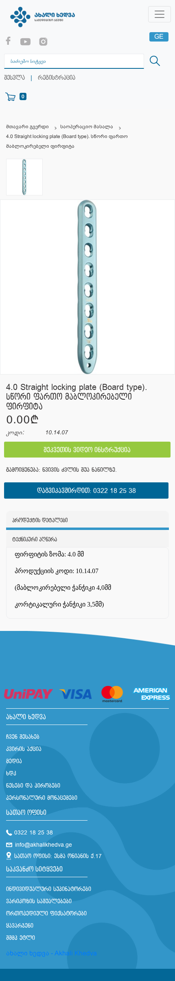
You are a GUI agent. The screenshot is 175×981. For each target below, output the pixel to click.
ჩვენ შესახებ (22, 737)
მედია (14, 761)
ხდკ (11, 774)
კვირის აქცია (24, 749)
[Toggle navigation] (159, 14)
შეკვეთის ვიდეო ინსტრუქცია (87, 450)
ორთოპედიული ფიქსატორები (46, 914)
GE (159, 36)
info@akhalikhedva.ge (43, 845)
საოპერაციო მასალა (86, 126)
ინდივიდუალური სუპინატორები (48, 889)
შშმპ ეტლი (20, 938)
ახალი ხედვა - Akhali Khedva (51, 953)
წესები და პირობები (33, 786)
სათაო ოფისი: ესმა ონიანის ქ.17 (58, 856)
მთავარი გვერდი (27, 126)
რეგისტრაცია (56, 78)
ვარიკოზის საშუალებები (39, 901)
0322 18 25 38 (114, 491)
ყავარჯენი (19, 926)
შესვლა (14, 78)
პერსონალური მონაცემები (41, 798)
